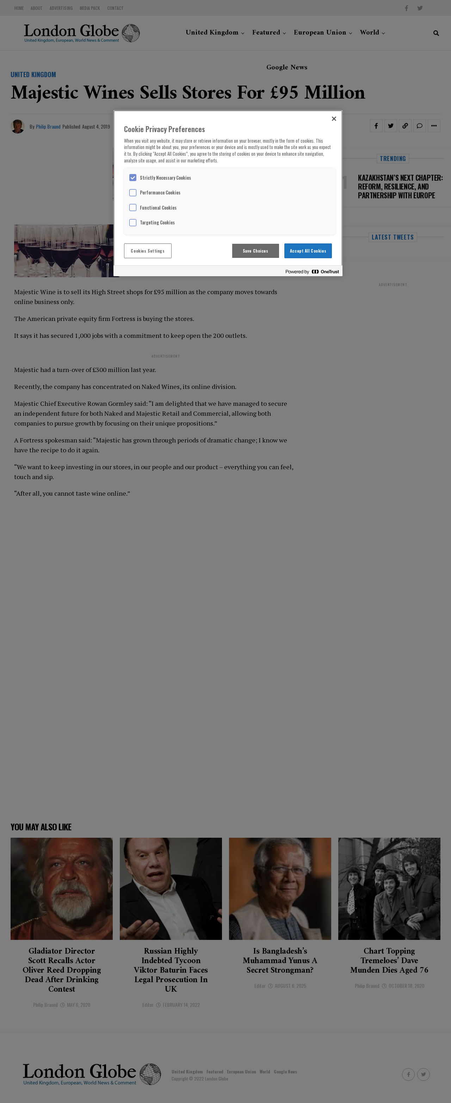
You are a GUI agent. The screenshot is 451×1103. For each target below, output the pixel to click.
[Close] (334, 118)
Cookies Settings (148, 251)
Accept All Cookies (308, 251)
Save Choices (255, 251)
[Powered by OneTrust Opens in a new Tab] (312, 271)
